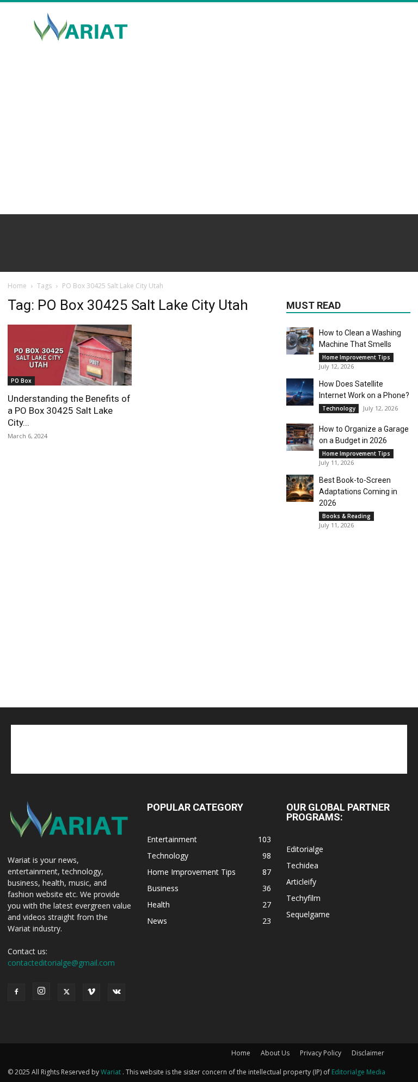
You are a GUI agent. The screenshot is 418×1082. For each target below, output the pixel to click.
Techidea (302, 865)
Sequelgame (308, 914)
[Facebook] (16, 992)
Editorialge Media (358, 1072)
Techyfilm (303, 898)
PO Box (21, 380)
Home (17, 285)
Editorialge (304, 849)
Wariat (111, 1072)
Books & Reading (346, 516)
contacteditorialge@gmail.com (61, 962)
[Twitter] (66, 992)
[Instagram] (41, 991)
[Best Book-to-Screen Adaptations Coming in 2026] (300, 488)
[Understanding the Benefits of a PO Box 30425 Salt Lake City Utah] (70, 355)
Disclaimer (368, 1053)
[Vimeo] (91, 992)
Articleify (301, 881)
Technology (338, 408)
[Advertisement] (282, 27)
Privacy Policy (320, 1053)
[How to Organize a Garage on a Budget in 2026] (300, 437)
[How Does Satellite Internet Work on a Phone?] (300, 392)
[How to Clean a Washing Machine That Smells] (300, 341)
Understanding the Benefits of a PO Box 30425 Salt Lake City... (69, 410)
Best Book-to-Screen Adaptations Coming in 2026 (358, 491)
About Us (275, 1053)
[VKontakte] (116, 992)
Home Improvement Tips (356, 357)
